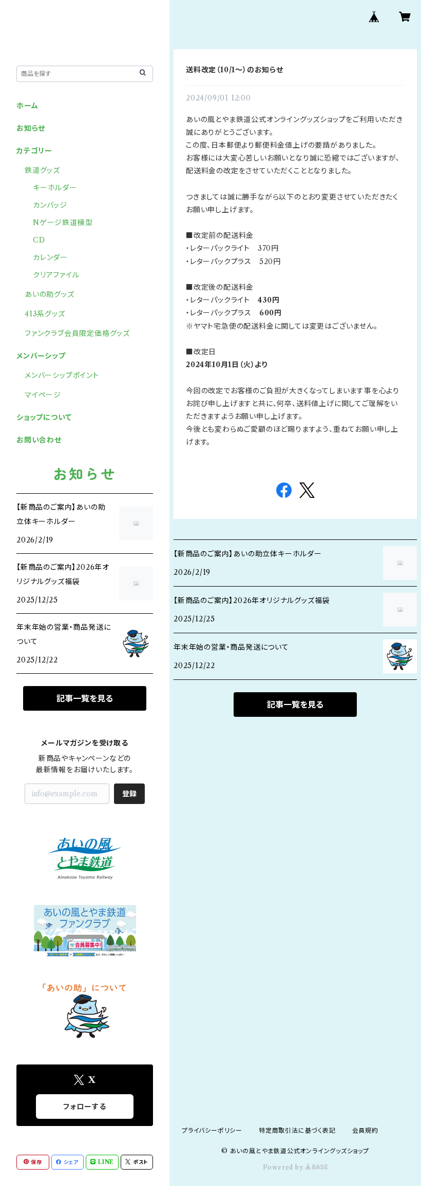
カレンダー (50, 257)
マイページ (43, 394)
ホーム (27, 105)
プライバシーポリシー (212, 1130)
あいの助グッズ (49, 294)
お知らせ (30, 128)
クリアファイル (56, 274)
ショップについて (43, 417)
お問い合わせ (39, 440)
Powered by (284, 1167)
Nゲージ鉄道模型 (62, 222)
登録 (129, 793)
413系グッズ (45, 313)
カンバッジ (50, 205)
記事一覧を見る (295, 704)
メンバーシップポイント (62, 375)
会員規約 (365, 1130)
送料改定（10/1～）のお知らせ (234, 69)
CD (39, 240)
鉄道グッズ (42, 170)
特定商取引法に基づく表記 (297, 1130)
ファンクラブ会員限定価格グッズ (77, 333)
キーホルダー (55, 187)
